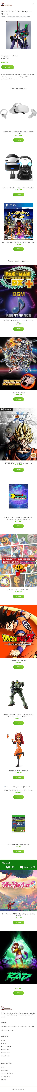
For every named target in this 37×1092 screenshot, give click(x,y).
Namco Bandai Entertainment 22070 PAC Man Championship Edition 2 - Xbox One (18, 518)
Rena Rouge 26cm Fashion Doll (18, 771)
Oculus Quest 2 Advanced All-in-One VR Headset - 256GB (18, 132)
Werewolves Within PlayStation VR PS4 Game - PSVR (18, 242)
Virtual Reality (5, 1056)
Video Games (5, 1049)
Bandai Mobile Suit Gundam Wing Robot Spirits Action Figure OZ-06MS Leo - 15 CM (18, 715)
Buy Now (7, 67)
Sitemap (3, 1079)
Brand (11, 56)
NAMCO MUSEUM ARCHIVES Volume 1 (18, 590)
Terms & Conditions (7, 1073)
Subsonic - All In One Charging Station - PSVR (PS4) (18, 188)
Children (3, 1043)
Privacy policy (5, 1076)
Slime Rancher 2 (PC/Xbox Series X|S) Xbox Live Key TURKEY (18, 915)
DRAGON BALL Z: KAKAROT (18, 660)
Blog (2, 1067)
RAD (18, 986)
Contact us (4, 1070)
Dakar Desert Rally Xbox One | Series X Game (18, 790)
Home (3, 17)
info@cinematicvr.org (7, 1030)
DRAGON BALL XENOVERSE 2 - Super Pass (18, 463)
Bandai (15, 56)
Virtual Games (5, 1053)
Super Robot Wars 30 (18, 392)
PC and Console (6, 1046)
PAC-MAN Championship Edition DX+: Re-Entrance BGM (18, 321)
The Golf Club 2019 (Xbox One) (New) (18, 845)
